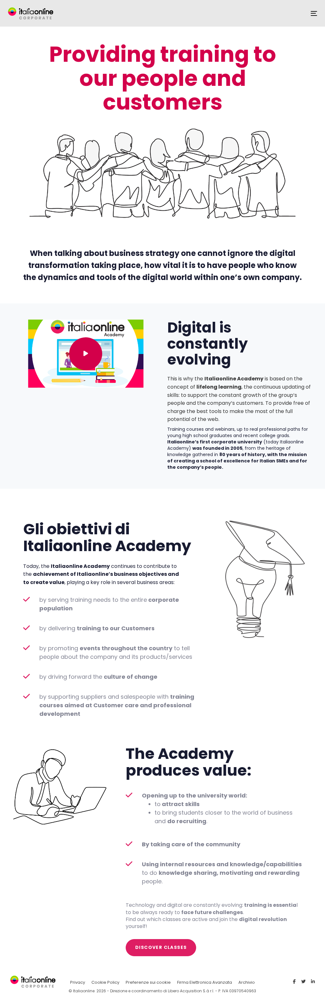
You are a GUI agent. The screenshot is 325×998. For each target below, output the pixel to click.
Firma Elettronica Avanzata (204, 982)
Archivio (246, 982)
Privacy (77, 982)
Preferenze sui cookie (148, 982)
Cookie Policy (105, 982)
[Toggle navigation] (314, 13)
